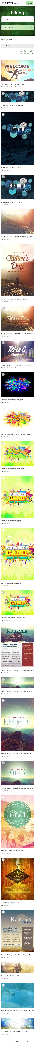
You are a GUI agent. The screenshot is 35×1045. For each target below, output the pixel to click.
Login (30, 3)
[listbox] (26, 53)
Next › (18, 1041)
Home (4, 39)
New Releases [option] (24, 53)
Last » (26, 1041)
